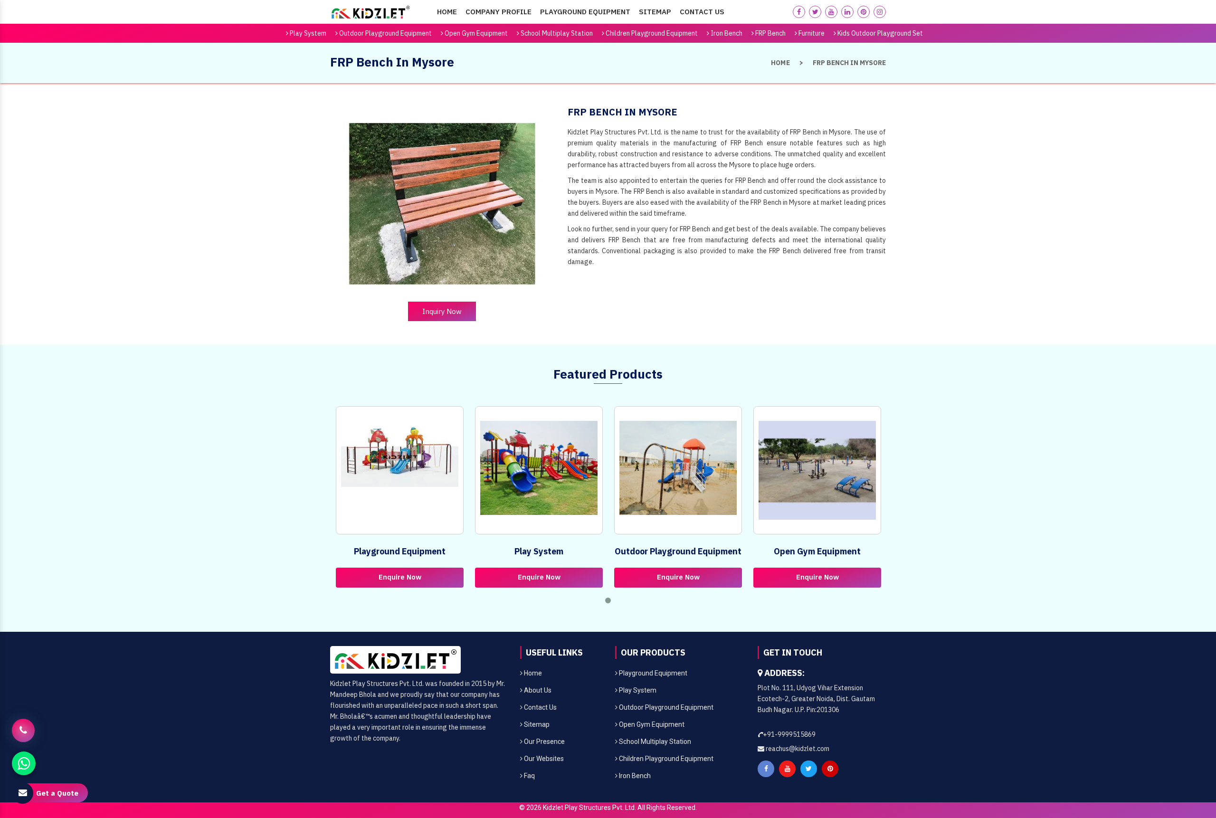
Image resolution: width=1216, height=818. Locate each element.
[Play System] (539, 468)
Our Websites (543, 758)
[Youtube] (831, 12)
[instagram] (879, 12)
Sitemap (655, 11)
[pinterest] (863, 12)
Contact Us (702, 11)
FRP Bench (770, 33)
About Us (536, 690)
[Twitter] (815, 12)
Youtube (787, 769)
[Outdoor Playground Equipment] (678, 468)
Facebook (766, 769)
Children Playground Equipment (651, 33)
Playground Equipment (585, 11)
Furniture (811, 33)
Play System (307, 33)
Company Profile (499, 11)
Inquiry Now (442, 311)
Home (447, 11)
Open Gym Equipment (475, 33)
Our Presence (543, 741)
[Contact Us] (23, 729)
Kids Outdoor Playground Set (879, 33)
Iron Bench (725, 33)
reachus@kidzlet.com (796, 748)
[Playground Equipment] (399, 454)
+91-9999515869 (789, 734)
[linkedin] (847, 12)
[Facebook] (799, 12)
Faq (528, 776)
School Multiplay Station (556, 33)
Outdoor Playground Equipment (385, 33)
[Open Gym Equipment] (817, 470)
